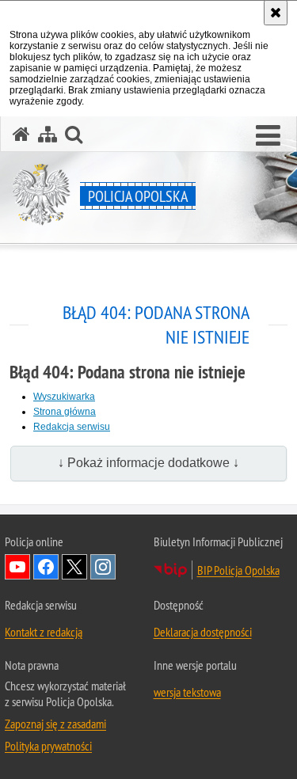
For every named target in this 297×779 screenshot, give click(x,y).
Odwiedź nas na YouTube (17, 567)
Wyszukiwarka (64, 396)
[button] (268, 136)
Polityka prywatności (48, 746)
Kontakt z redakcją (43, 632)
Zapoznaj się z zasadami (55, 724)
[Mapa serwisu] (47, 134)
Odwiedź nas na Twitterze (74, 567)
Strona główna (64, 411)
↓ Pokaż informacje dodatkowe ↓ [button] (148, 462)
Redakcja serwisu (71, 426)
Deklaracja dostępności (203, 632)
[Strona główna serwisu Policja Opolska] (21, 134)
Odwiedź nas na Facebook (46, 567)
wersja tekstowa (187, 692)
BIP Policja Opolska (238, 570)
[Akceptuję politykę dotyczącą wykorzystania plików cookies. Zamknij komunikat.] (275, 12)
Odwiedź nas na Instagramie (103, 567)
